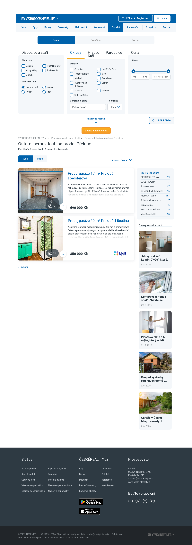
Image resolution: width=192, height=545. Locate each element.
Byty (35, 27)
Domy (47, 27)
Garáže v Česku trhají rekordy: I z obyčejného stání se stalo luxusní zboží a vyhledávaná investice (154, 419)
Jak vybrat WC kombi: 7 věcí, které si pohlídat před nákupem (154, 258)
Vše (24, 27)
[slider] (133, 71)
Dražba (166, 27)
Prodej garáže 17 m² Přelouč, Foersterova (91, 175)
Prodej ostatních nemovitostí (65, 138)
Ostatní (115, 27)
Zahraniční (133, 27)
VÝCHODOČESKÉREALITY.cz (32, 138)
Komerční (99, 27)
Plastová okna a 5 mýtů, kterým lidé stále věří (153, 338)
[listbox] (114, 107)
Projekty (151, 27)
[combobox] (88, 107)
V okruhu (113, 100)
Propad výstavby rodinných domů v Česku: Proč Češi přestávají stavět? (153, 379)
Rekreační (81, 27)
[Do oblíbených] (63, 206)
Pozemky (63, 27)
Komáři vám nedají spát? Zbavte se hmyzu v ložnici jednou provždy (153, 298)
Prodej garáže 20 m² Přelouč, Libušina (98, 221)
